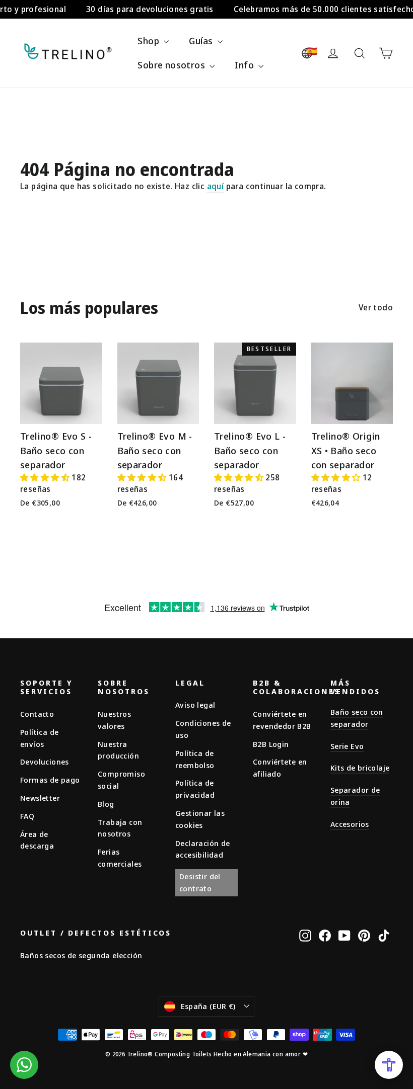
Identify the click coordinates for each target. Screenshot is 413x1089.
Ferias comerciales (120, 858)
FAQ (27, 816)
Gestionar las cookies (200, 819)
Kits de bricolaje (359, 768)
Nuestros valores (114, 720)
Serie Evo (347, 746)
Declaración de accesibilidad (202, 849)
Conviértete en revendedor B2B (282, 720)
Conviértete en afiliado (280, 768)
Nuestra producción (118, 750)
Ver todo (376, 307)
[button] (46, 477)
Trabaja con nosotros (120, 828)
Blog (106, 804)
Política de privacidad (195, 789)
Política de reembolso (195, 759)
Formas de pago (50, 780)
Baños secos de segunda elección (81, 955)
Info (245, 65)
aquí (215, 186)
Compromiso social (121, 780)
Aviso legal (195, 705)
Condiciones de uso (203, 729)
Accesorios (349, 824)
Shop (149, 41)
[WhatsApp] (24, 1065)
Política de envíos (39, 738)
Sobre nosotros (172, 65)
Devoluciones (44, 762)
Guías (202, 41)
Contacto (37, 714)
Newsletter (40, 798)
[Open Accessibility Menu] (389, 1065)
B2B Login (271, 744)
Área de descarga (37, 840)
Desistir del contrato (200, 882)
